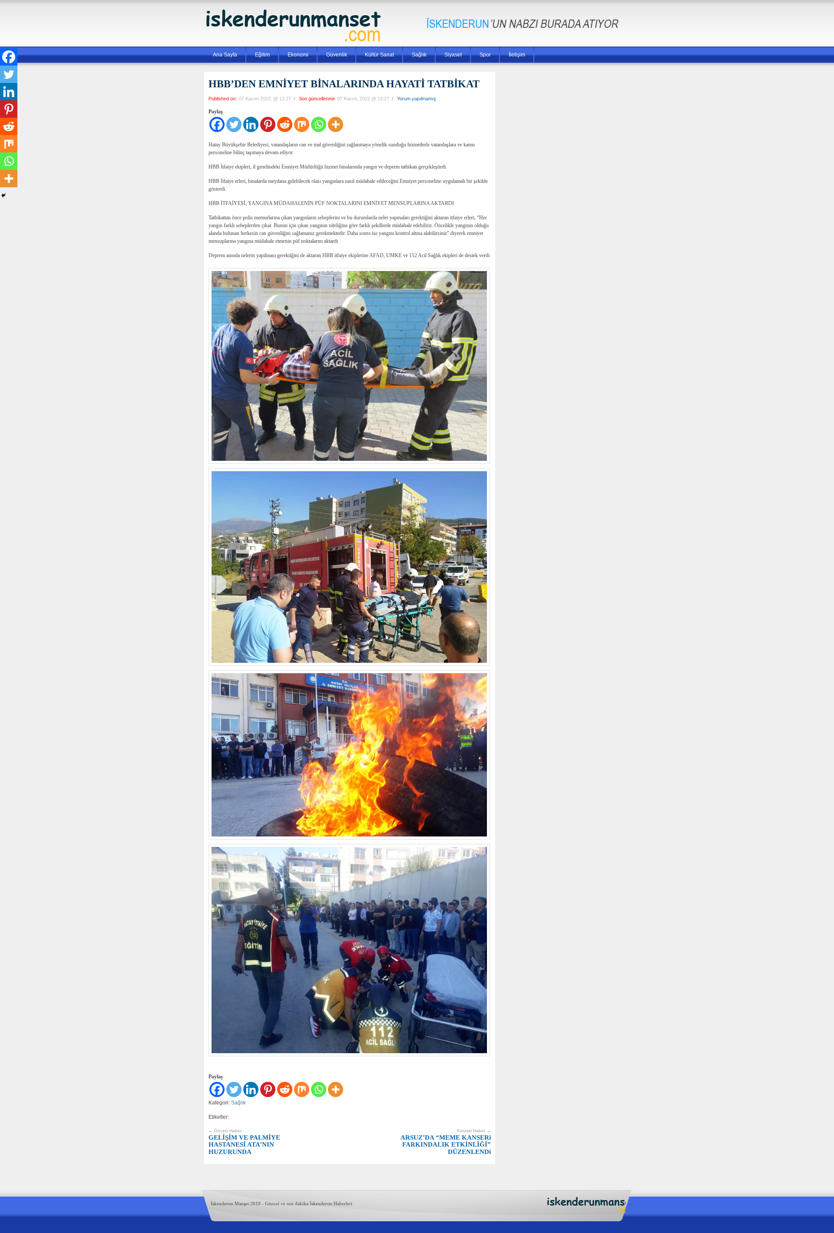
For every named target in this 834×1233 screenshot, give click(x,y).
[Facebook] (217, 124)
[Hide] (3, 195)
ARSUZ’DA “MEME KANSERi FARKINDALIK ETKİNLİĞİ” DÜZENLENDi (445, 1141)
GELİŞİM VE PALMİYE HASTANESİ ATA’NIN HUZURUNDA (244, 1141)
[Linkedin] (250, 124)
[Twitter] (234, 124)
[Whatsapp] (318, 124)
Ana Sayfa (225, 55)
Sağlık (419, 55)
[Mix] (301, 124)
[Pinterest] (267, 124)
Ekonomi (298, 55)
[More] (335, 124)
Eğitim (262, 55)
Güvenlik (336, 55)
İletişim (517, 55)
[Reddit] (284, 124)
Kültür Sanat (379, 55)
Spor (485, 55)
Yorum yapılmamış (416, 98)
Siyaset (453, 55)
